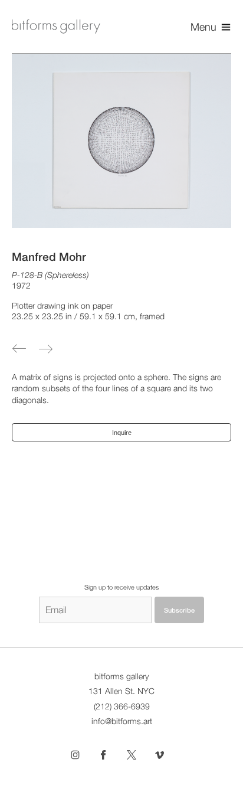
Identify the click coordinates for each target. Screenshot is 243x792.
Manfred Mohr (49, 257)
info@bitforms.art (121, 721)
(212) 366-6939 (122, 706)
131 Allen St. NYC (121, 691)
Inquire (122, 432)
